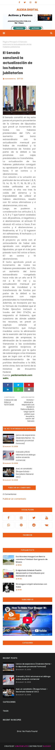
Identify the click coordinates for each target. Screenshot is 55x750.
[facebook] (19, 2)
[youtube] (46, 518)
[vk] (46, 525)
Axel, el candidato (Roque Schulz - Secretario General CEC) (24, 472)
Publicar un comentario (14, 498)
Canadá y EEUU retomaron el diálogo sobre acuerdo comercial (26, 456)
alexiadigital (10, 79)
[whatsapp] (8, 525)
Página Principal (10, 42)
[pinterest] (35, 2)
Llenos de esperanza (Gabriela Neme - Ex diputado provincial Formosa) (25, 439)
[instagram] (30, 2)
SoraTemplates (21, 746)
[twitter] (25, 2)
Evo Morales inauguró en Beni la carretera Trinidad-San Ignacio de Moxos (32, 559)
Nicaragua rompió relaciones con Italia (31, 585)
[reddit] (33, 525)
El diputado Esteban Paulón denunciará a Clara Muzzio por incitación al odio (30, 573)
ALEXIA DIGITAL (27, 10)
